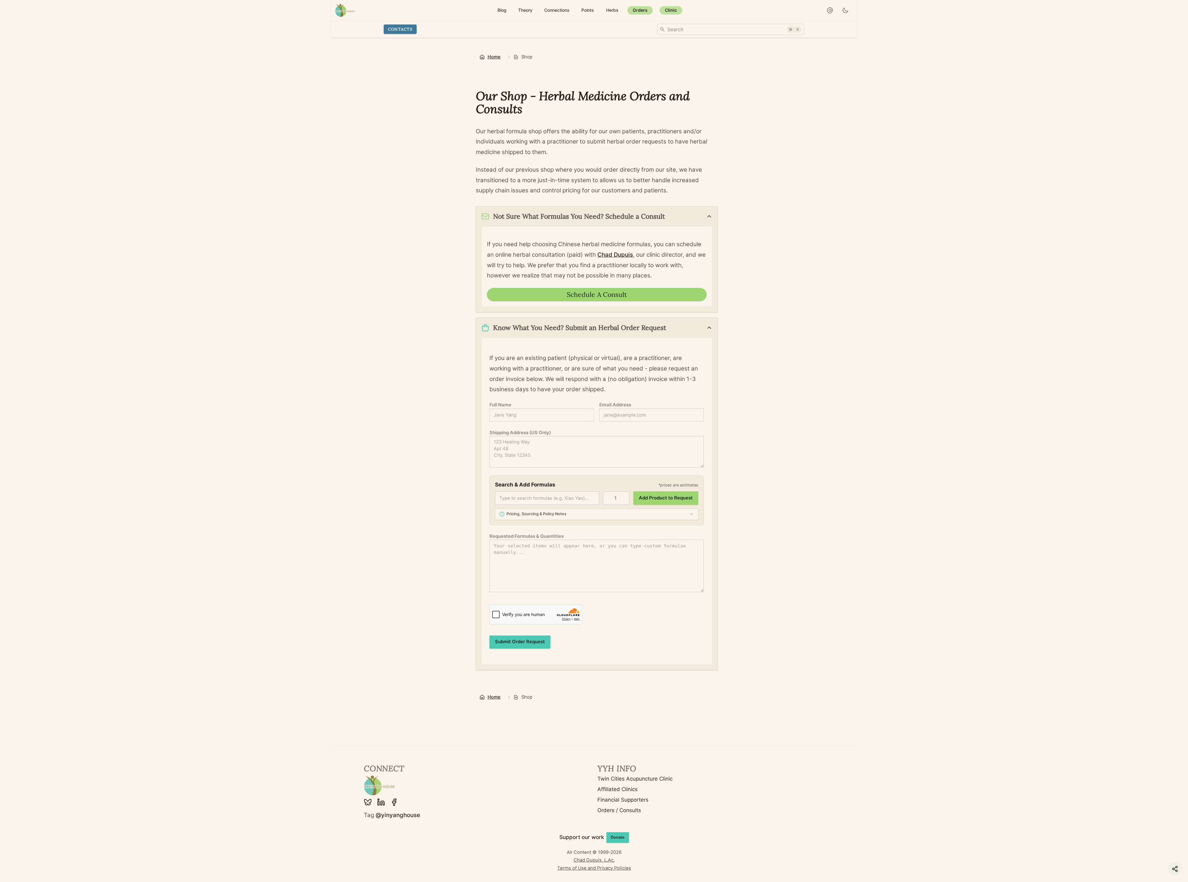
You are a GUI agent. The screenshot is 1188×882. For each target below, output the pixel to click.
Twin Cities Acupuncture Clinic (635, 779)
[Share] (1175, 869)
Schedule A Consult (597, 294)
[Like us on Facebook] (394, 802)
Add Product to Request (666, 498)
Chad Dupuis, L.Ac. (594, 860)
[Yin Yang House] (345, 10)
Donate (618, 837)
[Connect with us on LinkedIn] (381, 802)
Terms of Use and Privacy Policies (594, 868)
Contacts (400, 29)
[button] (830, 10)
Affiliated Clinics (617, 789)
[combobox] (730, 29)
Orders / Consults (619, 810)
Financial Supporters (622, 800)
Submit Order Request (520, 641)
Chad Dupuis (615, 254)
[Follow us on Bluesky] (368, 802)
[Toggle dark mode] (845, 10)
